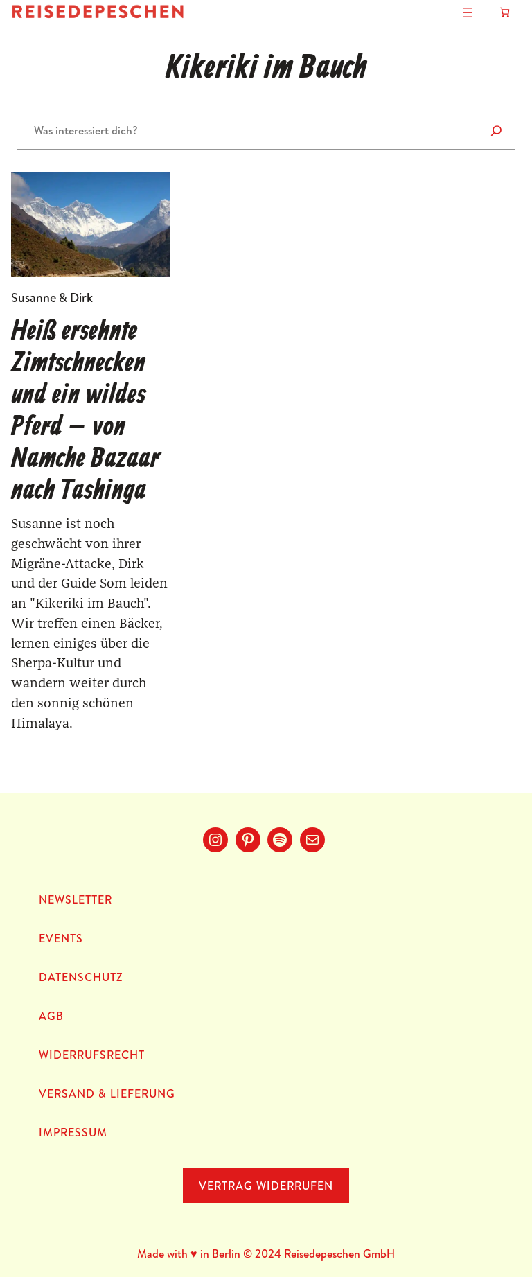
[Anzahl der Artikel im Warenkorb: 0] (505, 12)
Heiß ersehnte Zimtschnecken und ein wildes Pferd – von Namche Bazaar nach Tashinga (85, 411)
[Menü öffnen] (467, 12)
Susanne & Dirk (52, 297)
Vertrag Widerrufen (266, 1185)
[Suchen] (496, 130)
